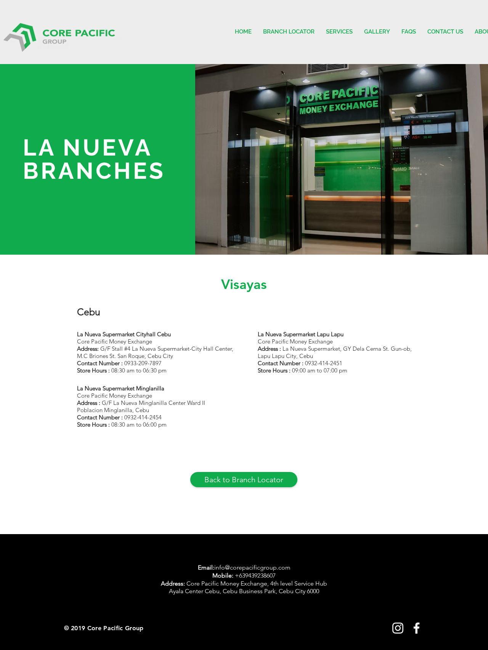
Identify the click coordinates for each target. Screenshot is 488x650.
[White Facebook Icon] (416, 628)
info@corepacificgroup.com (252, 567)
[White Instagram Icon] (397, 628)
